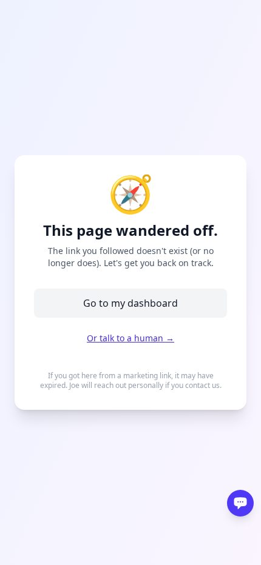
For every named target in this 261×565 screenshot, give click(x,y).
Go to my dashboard (130, 303)
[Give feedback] (240, 503)
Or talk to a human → (130, 338)
